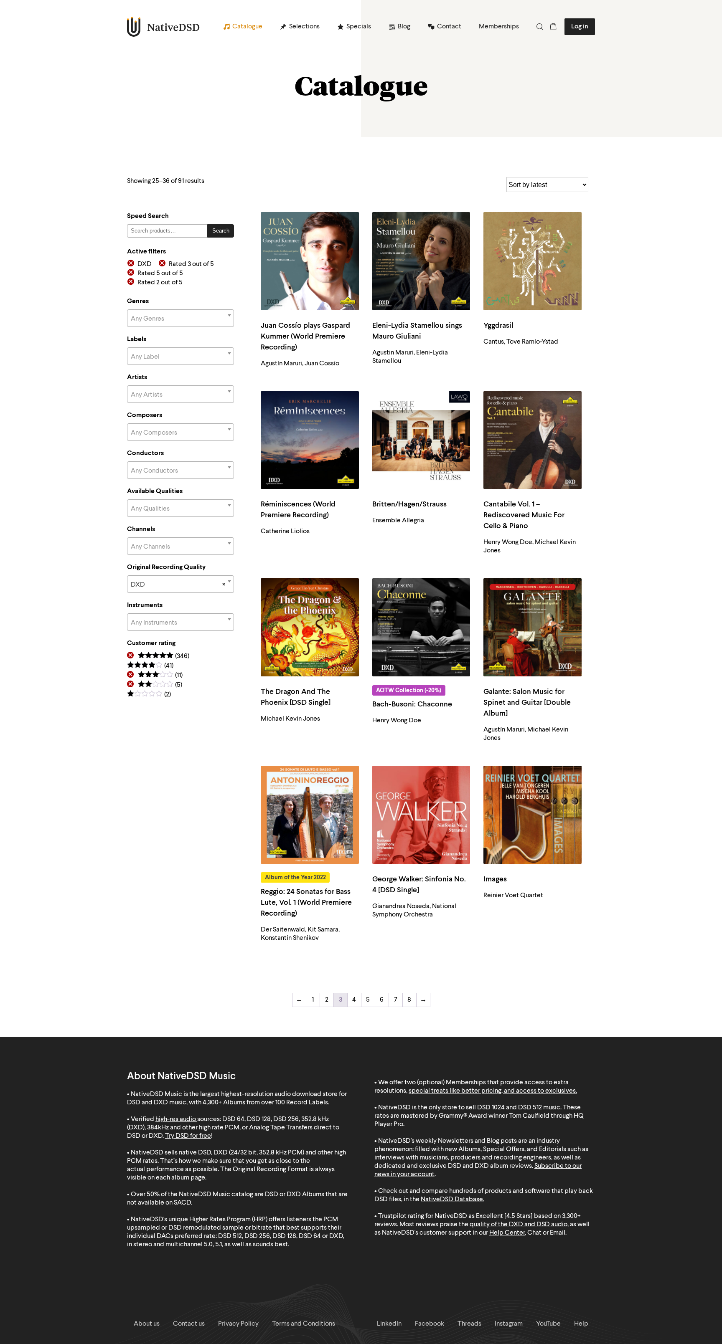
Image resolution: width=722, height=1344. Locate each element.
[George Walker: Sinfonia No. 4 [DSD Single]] (421, 815)
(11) (160, 675)
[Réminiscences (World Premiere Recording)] (310, 440)
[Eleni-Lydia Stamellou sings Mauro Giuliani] (421, 261)
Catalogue (247, 26)
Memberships (499, 26)
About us (147, 1324)
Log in (579, 26)
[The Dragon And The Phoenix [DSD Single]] (310, 627)
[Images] (532, 815)
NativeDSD (163, 27)
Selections (304, 26)
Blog (404, 26)
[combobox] (180, 318)
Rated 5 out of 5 (160, 273)
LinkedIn (389, 1324)
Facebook (429, 1324)
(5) (160, 685)
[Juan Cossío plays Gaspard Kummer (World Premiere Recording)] (310, 261)
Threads (469, 1324)
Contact (449, 26)
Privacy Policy (238, 1324)
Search (220, 231)
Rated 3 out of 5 (191, 264)
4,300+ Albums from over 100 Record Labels (265, 1102)
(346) (163, 656)
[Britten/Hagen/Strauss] (421, 440)
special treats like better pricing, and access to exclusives (492, 1091)
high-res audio (175, 1119)
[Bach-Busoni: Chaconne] (421, 627)
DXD (144, 264)
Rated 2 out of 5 (160, 282)
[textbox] (180, 319)
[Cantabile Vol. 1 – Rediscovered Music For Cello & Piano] (532, 440)
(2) (149, 695)
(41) (150, 666)
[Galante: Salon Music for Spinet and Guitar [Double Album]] (532, 627)
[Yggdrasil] (532, 261)
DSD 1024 (491, 1107)
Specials (358, 26)
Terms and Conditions (303, 1324)
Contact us (189, 1324)
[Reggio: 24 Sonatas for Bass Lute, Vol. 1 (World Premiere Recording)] (310, 815)
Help (581, 1324)
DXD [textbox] (178, 585)
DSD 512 (530, 1107)
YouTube (548, 1324)
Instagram (509, 1324)
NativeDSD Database (452, 1199)
